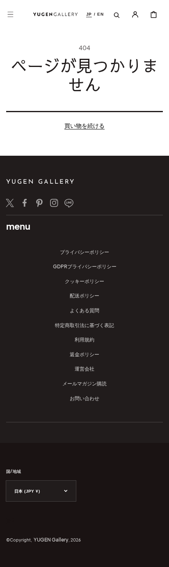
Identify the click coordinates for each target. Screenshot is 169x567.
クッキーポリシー (84, 281)
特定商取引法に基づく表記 (84, 325)
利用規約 (84, 340)
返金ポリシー (84, 354)
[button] (10, 14)
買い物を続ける (84, 125)
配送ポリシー (84, 296)
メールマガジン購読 (84, 383)
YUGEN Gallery (51, 540)
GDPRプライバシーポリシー (84, 266)
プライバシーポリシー (84, 252)
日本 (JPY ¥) (27, 491)
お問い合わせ (84, 398)
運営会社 (84, 369)
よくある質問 (84, 310)
